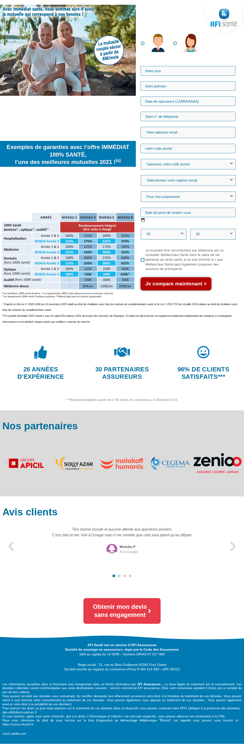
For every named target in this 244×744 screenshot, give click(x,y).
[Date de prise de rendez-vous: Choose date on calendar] (143, 220)
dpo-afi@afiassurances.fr (19, 712)
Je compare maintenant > (176, 283)
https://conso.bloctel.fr (17, 724)
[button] (7, 463)
